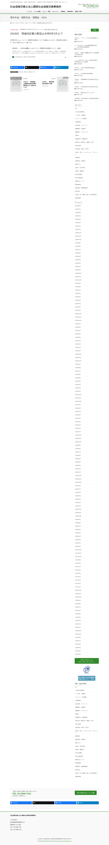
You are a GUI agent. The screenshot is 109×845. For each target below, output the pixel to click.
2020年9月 (78, 445)
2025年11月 (78, 236)
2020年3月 (78, 465)
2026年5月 (78, 216)
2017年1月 (78, 587)
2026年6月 (78, 212)
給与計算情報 (78, 174)
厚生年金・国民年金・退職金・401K (50, 29)
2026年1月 (78, 229)
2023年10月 (78, 320)
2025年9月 (78, 243)
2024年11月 (78, 276)
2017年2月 (78, 583)
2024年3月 (78, 303)
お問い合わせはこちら (86, 660)
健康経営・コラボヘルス (81, 132)
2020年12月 (78, 435)
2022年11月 (78, 357)
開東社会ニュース (79, 181)
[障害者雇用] (62, 80)
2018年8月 (78, 522)
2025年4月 (78, 259)
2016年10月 (78, 597)
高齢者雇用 (78, 198)
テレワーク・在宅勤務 (80, 118)
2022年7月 (78, 371)
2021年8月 (78, 408)
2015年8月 (78, 637)
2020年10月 (78, 442)
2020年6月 (78, 455)
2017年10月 (78, 556)
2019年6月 (78, 492)
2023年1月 (78, 350)
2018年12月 (78, 509)
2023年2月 (78, 347)
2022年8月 (78, 367)
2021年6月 (78, 415)
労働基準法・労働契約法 (81, 138)
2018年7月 (78, 526)
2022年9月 (78, 364)
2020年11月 (78, 438)
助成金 (77, 135)
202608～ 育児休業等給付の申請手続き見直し (87, 86)
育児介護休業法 (79, 177)
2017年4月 (78, 576)
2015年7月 (78, 640)
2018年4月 (78, 536)
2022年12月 (78, 354)
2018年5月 (78, 533)
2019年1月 (78, 506)
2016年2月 (78, 624)
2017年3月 (78, 580)
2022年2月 (78, 388)
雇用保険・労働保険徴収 (81, 187)
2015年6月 (78, 644)
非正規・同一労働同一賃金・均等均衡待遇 (85, 194)
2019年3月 (78, 499)
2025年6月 (78, 253)
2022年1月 (78, 391)
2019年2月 (78, 502)
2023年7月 (78, 330)
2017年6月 (78, 570)
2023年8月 (78, 327)
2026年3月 (78, 222)
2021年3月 (78, 425)
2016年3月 (78, 620)
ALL (76, 108)
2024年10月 (78, 280)
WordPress (45, 841)
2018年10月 (78, 516)
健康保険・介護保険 (80, 128)
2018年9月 (78, 519)
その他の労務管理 (79, 111)
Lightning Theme (54, 841)
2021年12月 (78, 394)
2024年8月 (78, 286)
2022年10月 (78, 361)
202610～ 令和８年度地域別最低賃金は (85, 67)
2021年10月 (78, 401)
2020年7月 (78, 452)
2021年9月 (78, 404)
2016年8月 (78, 603)
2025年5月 (78, 256)
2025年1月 (78, 270)
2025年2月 (78, 266)
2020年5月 (78, 458)
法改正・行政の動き (80, 167)
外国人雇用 (78, 145)
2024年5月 (78, 296)
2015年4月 (78, 651)
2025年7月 (78, 249)
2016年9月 (78, 600)
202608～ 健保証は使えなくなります (84, 92)
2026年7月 (78, 209)
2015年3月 (78, 654)
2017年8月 (78, 563)
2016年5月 (78, 613)
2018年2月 (78, 543)
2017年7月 (78, 566)
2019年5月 (78, 495)
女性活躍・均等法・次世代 (82, 149)
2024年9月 (78, 283)
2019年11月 (78, 479)
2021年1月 (78, 431)
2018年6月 (78, 529)
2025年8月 (78, 246)
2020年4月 (78, 462)
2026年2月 (78, 226)
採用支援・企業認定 (80, 161)
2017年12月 (78, 549)
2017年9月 (78, 560)
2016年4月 (78, 617)
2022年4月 (78, 381)
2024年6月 (78, 293)
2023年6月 (78, 334)
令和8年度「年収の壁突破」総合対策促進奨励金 (87, 98)
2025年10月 (78, 239)
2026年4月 (78, 219)
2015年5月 (78, 647)
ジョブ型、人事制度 (80, 115)
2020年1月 (78, 472)
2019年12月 (78, 475)
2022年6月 (78, 374)
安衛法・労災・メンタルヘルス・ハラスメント (86, 153)
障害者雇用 (78, 184)
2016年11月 (78, 593)
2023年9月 (78, 323)
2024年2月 (78, 307)
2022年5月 (78, 377)
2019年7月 (78, 489)
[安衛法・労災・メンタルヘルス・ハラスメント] (16, 80)
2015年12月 (78, 630)
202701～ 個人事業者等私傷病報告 (84, 73)
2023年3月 (78, 344)
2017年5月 (78, 573)
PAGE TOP (105, 818)
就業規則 (77, 157)
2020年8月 (78, 448)
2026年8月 (78, 205)
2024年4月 (78, 300)
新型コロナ (78, 164)
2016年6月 (78, 610)
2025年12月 (78, 232)
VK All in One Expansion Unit (65, 841)
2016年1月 (78, 627)
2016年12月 (78, 590)
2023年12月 (78, 313)
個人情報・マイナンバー (81, 125)
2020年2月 (78, 468)
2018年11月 (78, 512)
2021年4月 (78, 421)
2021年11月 (78, 398)
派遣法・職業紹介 (79, 171)
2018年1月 (78, 546)
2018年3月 (78, 539)
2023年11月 (78, 317)
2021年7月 (78, 411)
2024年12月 (78, 273)
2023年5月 (78, 337)
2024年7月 (78, 290)
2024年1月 (78, 310)
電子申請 (77, 191)
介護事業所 (78, 122)
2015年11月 (78, 634)
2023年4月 (78, 340)
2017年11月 (78, 553)
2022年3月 (78, 384)
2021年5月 (78, 418)
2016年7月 (78, 607)
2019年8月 (78, 485)
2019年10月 (78, 482)
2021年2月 (78, 428)
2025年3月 (78, 263)
